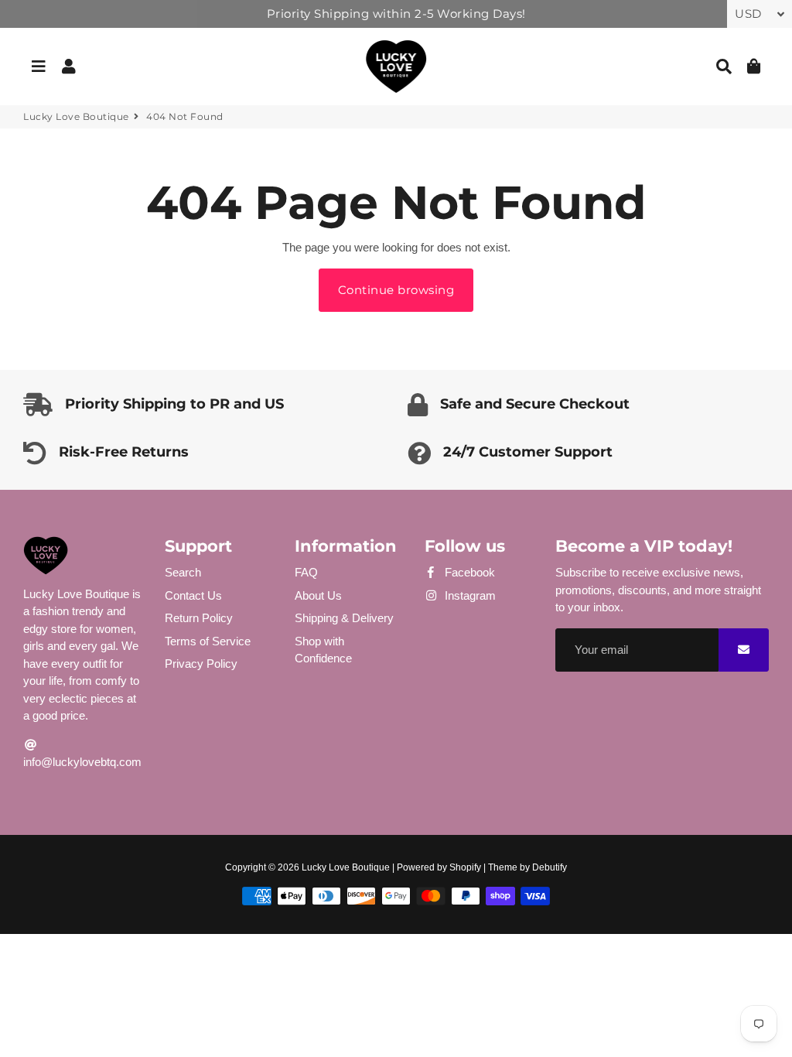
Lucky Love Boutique (76, 116)
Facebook (468, 572)
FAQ (306, 572)
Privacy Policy (201, 663)
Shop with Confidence (323, 650)
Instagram (469, 595)
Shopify (465, 867)
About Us (318, 595)
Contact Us (193, 595)
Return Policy (199, 617)
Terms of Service (208, 641)
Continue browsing (396, 289)
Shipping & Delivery (344, 617)
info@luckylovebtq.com (82, 761)
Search (183, 572)
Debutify (549, 867)
